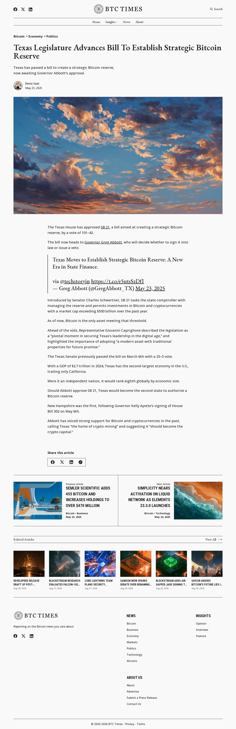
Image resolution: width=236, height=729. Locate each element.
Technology (162, 513)
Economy (35, 36)
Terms (141, 724)
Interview (202, 629)
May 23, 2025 (150, 288)
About (139, 22)
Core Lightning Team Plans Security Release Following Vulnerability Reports (100, 583)
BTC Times (115, 724)
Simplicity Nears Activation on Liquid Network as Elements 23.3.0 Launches (149, 497)
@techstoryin (75, 281)
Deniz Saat (32, 83)
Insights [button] (110, 22)
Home (96, 22)
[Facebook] (15, 9)
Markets (132, 642)
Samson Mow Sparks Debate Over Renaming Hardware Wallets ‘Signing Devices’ (135, 583)
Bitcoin (19, 36)
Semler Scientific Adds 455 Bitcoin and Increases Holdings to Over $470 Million (88, 497)
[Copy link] (80, 462)
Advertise (133, 691)
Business (82, 513)
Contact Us (134, 704)
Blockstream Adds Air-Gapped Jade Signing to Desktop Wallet (171, 583)
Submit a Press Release (142, 697)
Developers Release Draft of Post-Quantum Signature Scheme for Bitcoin (26, 583)
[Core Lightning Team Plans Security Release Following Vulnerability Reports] (100, 564)
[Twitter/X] (23, 9)
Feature (201, 636)
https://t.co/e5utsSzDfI (117, 281)
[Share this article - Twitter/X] (62, 462)
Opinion (201, 623)
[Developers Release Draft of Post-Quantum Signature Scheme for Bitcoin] (29, 564)
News (126, 22)
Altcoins (132, 660)
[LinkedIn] (30, 9)
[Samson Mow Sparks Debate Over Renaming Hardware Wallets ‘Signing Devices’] (135, 564)
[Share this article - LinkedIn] (71, 462)
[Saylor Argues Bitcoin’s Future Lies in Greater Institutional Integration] (207, 564)
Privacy (129, 724)
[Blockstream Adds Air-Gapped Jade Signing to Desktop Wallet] (171, 564)
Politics (52, 36)
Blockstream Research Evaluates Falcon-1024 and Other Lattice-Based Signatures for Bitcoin (64, 583)
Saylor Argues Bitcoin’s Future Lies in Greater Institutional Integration (206, 583)
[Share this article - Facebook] (53, 462)
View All (210, 539)
